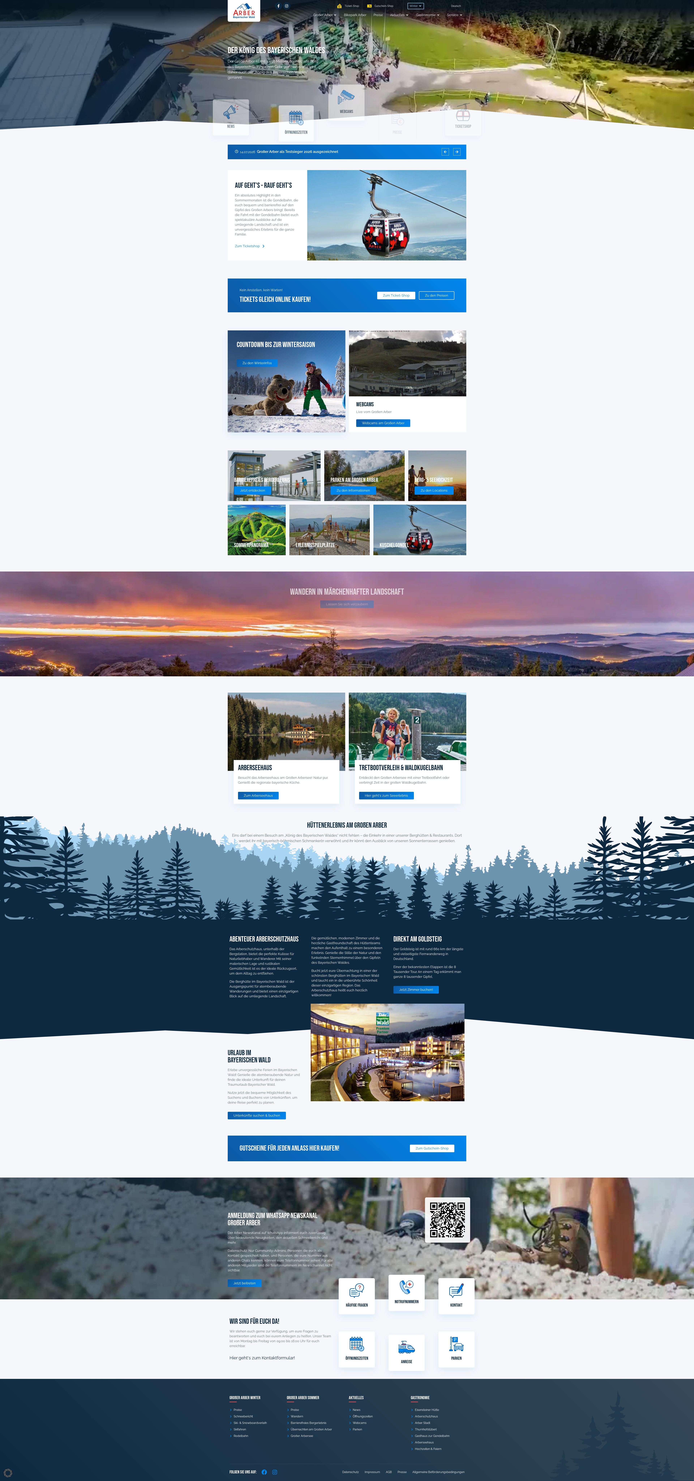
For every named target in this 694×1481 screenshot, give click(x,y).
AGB (389, 1472)
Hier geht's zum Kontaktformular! (262, 1357)
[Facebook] (264, 1472)
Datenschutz (350, 1472)
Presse (402, 1472)
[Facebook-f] (278, 6)
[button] (416, 6)
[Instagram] (286, 6)
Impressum (372, 1472)
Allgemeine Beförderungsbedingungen (438, 1472)
